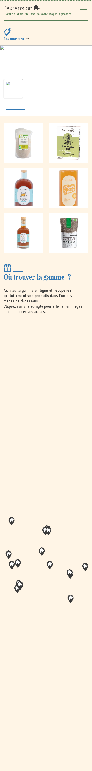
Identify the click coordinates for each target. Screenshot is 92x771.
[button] (50, 565)
